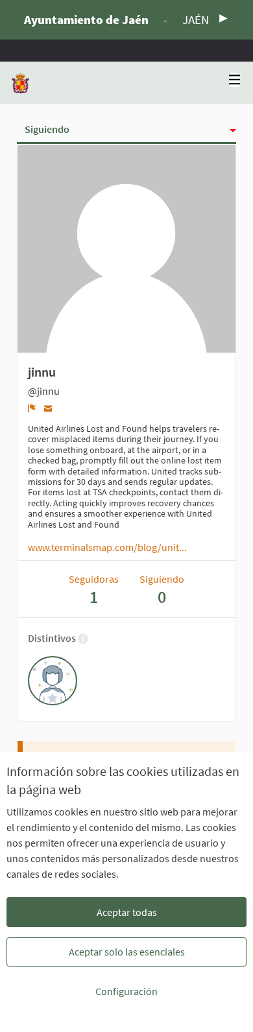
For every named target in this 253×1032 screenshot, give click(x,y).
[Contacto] (48, 408)
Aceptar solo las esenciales (127, 951)
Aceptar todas (127, 912)
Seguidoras (94, 589)
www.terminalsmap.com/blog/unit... (107, 547)
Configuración (126, 991)
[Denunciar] (32, 408)
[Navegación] (235, 80)
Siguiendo (47, 129)
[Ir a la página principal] (20, 82)
